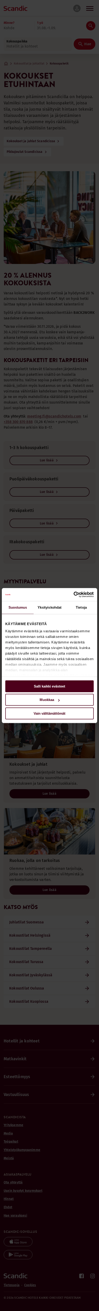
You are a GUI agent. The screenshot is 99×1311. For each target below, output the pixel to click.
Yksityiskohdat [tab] (49, 607)
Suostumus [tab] (18, 607)
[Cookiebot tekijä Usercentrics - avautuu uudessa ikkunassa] (73, 594)
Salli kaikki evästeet (49, 686)
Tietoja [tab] (81, 607)
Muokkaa (47, 700)
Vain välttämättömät (49, 713)
